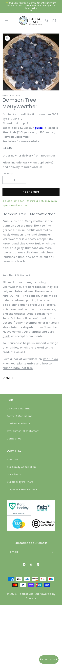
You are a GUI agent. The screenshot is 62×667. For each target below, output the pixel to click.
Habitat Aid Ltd (28, 594)
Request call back (48, 659)
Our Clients (14, 474)
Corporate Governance (22, 489)
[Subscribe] (51, 552)
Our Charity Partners (20, 482)
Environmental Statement (23, 431)
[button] (6, 20)
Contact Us (14, 438)
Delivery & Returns (18, 408)
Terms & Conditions (19, 416)
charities (12, 347)
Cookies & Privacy (18, 423)
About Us (13, 459)
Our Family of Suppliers (22, 467)
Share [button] (9, 378)
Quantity (7, 173)
